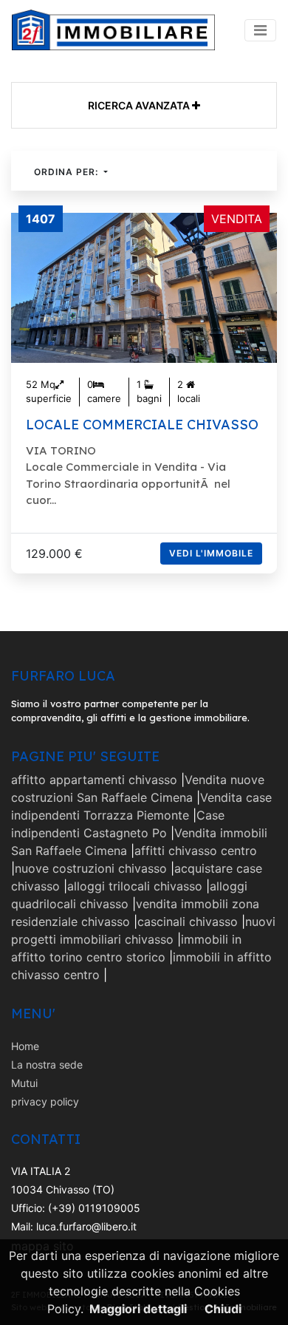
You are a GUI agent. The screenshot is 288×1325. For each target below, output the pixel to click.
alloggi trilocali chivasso (134, 886)
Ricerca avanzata (140, 105)
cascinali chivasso (187, 921)
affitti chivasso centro (195, 850)
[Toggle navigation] (260, 30)
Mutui (24, 1083)
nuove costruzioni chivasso (91, 868)
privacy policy (45, 1101)
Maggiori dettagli (138, 1308)
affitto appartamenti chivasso (94, 779)
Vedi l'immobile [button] (211, 553)
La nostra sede (47, 1064)
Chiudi (223, 1308)
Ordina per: (67, 171)
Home (25, 1046)
